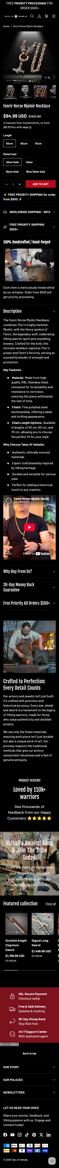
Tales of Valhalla (19, 1159)
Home (6, 26)
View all (51, 903)
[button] (46, 16)
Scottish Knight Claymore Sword (16, 945)
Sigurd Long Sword (40, 943)
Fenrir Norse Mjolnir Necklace (28, 26)
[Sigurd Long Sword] (43, 924)
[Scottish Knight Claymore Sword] (16, 924)
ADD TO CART (41, 184)
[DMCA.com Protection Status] (10, 1045)
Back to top (29, 1053)
